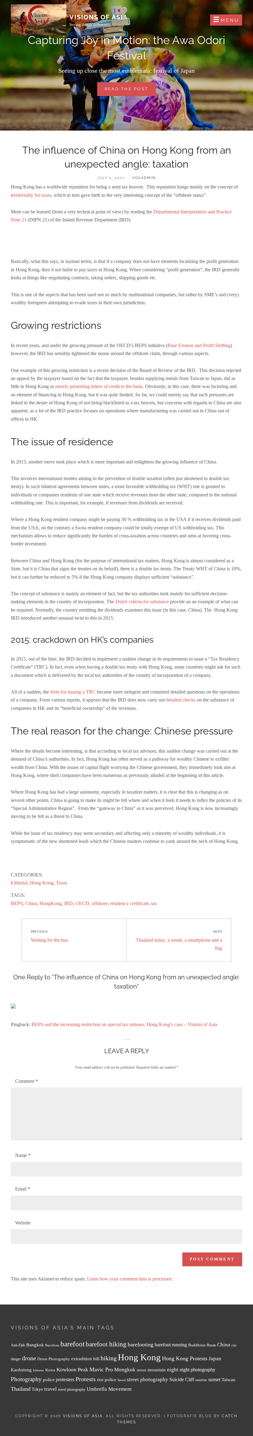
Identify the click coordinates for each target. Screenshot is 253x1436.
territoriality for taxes (31, 195)
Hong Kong (41, 882)
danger (16, 1359)
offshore (100, 903)
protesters (65, 1379)
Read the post (130, 91)
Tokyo (37, 1389)
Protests (86, 1379)
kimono (38, 1370)
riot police (106, 1379)
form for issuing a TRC (73, 691)
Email (22, 1188)
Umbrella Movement (109, 1389)
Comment (26, 1081)
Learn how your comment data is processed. (130, 1278)
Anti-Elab (18, 1345)
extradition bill (85, 1358)
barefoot (72, 1344)
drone (29, 1358)
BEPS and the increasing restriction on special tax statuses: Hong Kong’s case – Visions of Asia (124, 1024)
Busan (211, 1345)
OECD (82, 903)
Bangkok (35, 1344)
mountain (156, 1369)
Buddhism (196, 1345)
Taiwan (228, 1379)
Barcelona (52, 1345)
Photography (26, 1379)
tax (154, 903)
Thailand (21, 1389)
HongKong (50, 903)
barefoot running (171, 1345)
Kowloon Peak (72, 1370)
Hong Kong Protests (184, 1358)
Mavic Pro (101, 1369)
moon (141, 1370)
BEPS (17, 903)
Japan (215, 1358)
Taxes (61, 882)
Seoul (122, 1380)
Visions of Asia (98, 17)
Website (23, 1222)
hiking (109, 1358)
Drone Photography (53, 1359)
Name (23, 1155)
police (49, 1379)
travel (50, 1389)
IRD (68, 903)
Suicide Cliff (181, 1379)
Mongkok (124, 1370)
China (31, 903)
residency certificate (129, 903)
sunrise (201, 1379)
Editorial (19, 882)
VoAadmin (144, 178)
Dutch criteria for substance (142, 601)
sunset (214, 1379)
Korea (50, 1370)
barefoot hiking (106, 1344)
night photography (197, 1370)
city (234, 1345)
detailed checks (181, 699)
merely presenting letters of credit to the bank (99, 386)
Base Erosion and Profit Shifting (199, 345)
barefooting (140, 1344)
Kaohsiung (21, 1369)
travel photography (71, 1390)
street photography (147, 1379)
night (172, 1370)
